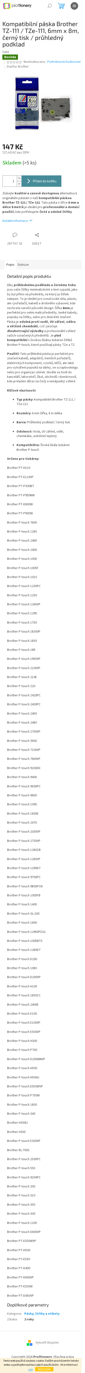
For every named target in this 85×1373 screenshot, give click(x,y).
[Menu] (74, 6)
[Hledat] (49, 6)
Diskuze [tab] (23, 264)
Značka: (17, 66)
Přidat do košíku (44, 181)
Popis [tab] (10, 264)
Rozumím (44, 1369)
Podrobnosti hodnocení (64, 62)
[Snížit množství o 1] (19, 184)
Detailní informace (15, 221)
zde (30, 1370)
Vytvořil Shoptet (47, 1343)
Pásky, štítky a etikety (42, 1313)
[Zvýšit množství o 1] (19, 178)
